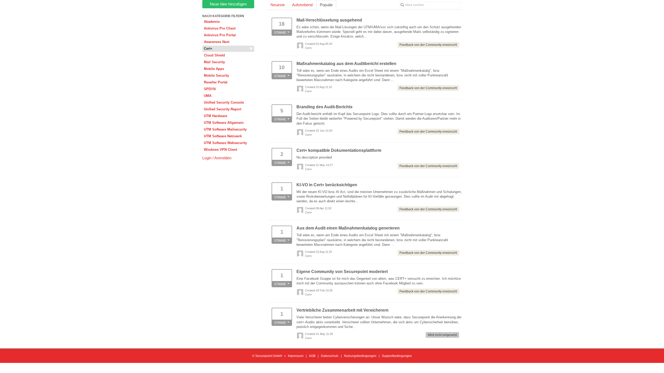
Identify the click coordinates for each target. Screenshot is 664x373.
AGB (312, 356)
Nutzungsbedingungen (360, 356)
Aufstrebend (302, 5)
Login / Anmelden (216, 158)
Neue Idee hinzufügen (228, 4)
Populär (326, 5)
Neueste (278, 5)
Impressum (295, 356)
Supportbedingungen (397, 356)
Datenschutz (329, 356)
